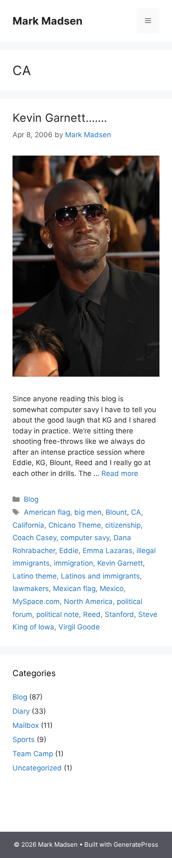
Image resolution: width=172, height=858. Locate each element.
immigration (73, 563)
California (28, 525)
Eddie (68, 550)
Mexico (112, 588)
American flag (47, 512)
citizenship (123, 525)
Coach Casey (34, 537)
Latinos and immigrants (100, 576)
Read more (119, 473)
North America (88, 601)
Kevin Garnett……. (60, 118)
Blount (116, 512)
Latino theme (35, 576)
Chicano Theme (74, 525)
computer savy (85, 537)
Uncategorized (37, 768)
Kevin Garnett (120, 563)
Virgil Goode (79, 627)
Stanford (119, 614)
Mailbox (26, 725)
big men (87, 512)
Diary (21, 711)
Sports (24, 739)
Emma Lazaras (107, 550)
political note (57, 614)
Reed (92, 614)
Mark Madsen (48, 21)
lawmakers (31, 588)
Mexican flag (74, 588)
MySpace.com (36, 601)
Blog (31, 499)
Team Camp (33, 754)
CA (136, 512)
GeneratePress (136, 844)
